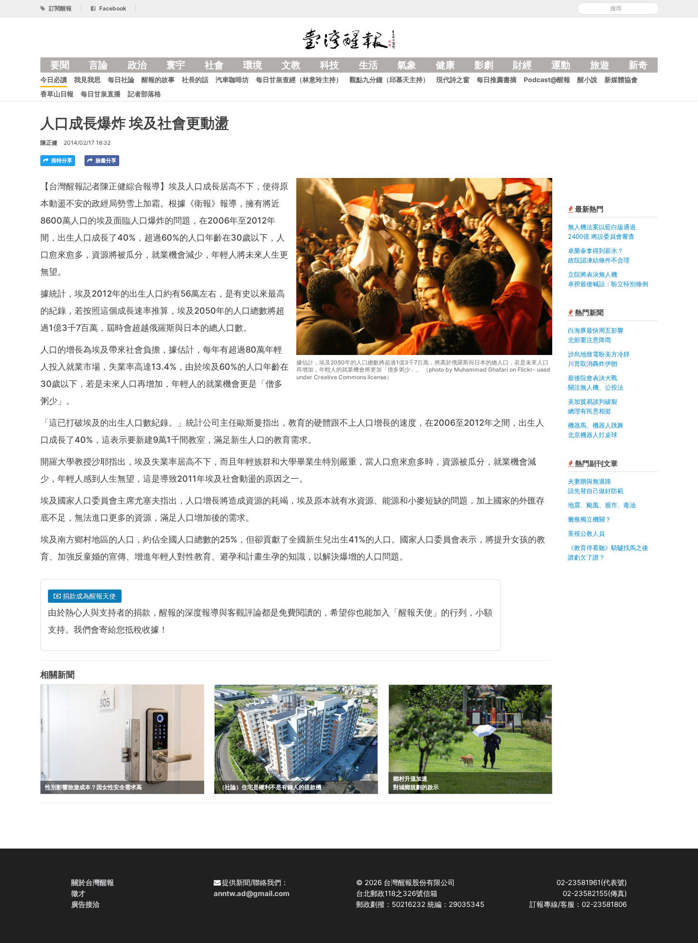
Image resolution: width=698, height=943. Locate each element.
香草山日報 (57, 94)
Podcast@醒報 (547, 79)
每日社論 (121, 79)
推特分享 (61, 160)
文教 (291, 65)
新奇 (638, 65)
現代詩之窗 (453, 79)
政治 (137, 65)
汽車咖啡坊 (232, 79)
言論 (98, 65)
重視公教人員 (586, 533)
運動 (560, 65)
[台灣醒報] (349, 38)
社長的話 (195, 79)
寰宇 (175, 65)
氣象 (406, 65)
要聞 (59, 65)
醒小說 (587, 79)
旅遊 (599, 65)
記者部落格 (144, 94)
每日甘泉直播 (101, 94)
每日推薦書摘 (497, 79)
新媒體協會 (621, 79)
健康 (445, 65)
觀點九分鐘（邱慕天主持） (389, 79)
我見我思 (87, 79)
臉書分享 (105, 160)
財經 (522, 65)
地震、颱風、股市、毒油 (602, 505)
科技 (329, 65)
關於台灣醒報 (92, 882)
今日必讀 (53, 79)
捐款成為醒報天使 (88, 596)
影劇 (483, 65)
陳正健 (48, 142)
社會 (214, 65)
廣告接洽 (85, 904)
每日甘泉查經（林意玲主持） (299, 79)
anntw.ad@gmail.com (252, 893)
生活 (368, 65)
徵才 (78, 893)
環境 (252, 65)
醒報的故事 (158, 79)
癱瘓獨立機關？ (589, 519)
